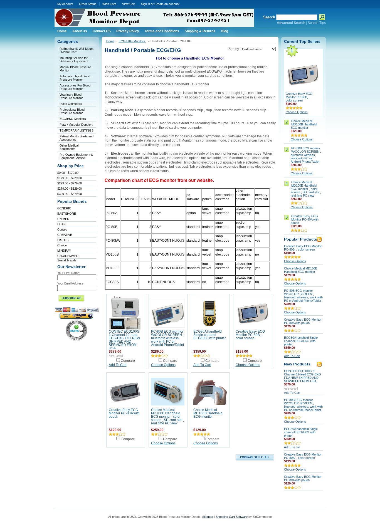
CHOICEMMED (67, 256)
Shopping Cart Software (232, 516)
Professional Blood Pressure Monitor (71, 111)
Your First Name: (68, 272)
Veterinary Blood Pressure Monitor (71, 96)
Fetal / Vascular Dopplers (75, 125)
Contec (62, 229)
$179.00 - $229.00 (69, 178)
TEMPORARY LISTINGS (76, 130)
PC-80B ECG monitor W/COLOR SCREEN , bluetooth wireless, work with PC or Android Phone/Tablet (167, 338)
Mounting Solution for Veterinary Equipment (72, 59)
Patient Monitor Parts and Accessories (75, 138)
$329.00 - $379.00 (69, 194)
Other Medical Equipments (67, 147)
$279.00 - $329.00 (69, 188)
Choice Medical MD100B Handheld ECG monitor (208, 413)
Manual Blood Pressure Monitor (74, 68)
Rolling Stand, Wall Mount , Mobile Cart (75, 50)
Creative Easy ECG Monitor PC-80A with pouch (124, 413)
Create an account (166, 4)
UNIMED (63, 219)
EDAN (61, 224)
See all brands (67, 260)
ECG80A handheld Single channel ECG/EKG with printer (209, 335)
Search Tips (317, 22)
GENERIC (64, 208)
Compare (128, 360)
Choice (62, 245)
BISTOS (62, 240)
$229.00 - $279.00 (69, 183)
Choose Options (163, 365)
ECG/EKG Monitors (71, 119)
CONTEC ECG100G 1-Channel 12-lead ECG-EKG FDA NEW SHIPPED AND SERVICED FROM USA (124, 340)
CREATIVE (64, 234)
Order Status (88, 4)
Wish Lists (109, 4)
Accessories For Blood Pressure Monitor (73, 87)
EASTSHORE (66, 213)
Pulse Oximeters (69, 104)
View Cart (128, 4)
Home (110, 41)
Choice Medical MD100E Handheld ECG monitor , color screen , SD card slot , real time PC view (167, 416)
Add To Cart (118, 365)
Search (269, 17)
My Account (65, 4)
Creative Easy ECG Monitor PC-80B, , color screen (250, 335)
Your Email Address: (70, 283)
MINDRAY (64, 250)
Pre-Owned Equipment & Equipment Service (76, 156)
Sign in (145, 4)
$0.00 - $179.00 (67, 172)
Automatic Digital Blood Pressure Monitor (73, 78)
